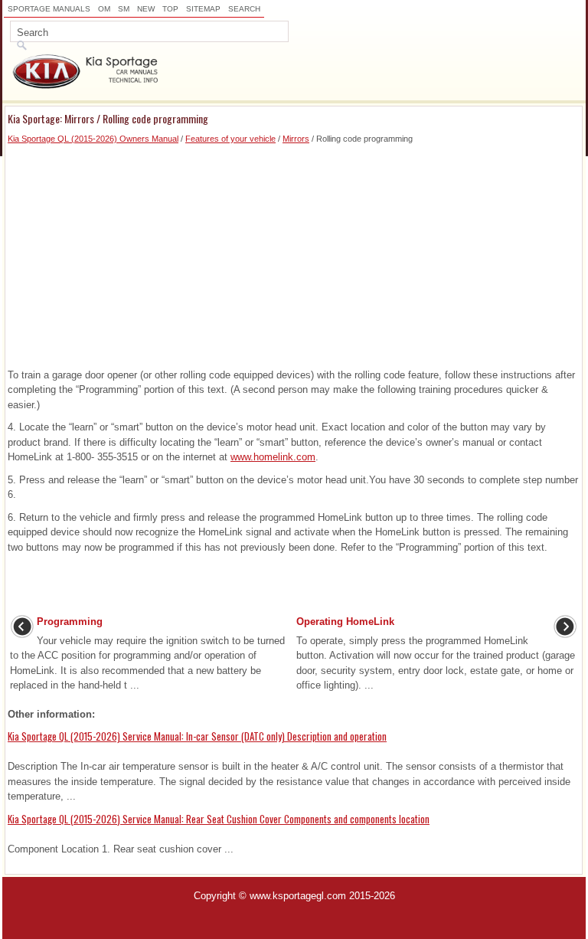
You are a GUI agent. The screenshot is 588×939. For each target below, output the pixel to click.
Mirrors (296, 138)
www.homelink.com (272, 457)
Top (170, 9)
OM (104, 9)
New (146, 9)
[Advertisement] (294, 253)
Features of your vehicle (230, 138)
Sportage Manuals (49, 9)
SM (123, 9)
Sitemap (203, 9)
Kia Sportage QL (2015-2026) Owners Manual (93, 138)
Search (244, 9)
